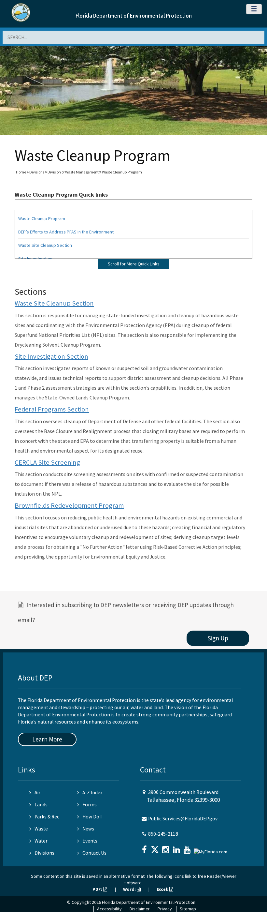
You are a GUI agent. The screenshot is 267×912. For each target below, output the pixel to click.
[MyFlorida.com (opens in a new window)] (211, 849)
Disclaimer (140, 909)
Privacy (165, 909)
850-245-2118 (163, 834)
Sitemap (188, 909)
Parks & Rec (47, 817)
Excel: (163, 889)
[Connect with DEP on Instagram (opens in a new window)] (166, 847)
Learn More (47, 739)
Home (21, 172)
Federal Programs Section (52, 409)
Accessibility (109, 909)
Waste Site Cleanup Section (45, 245)
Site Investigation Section (51, 356)
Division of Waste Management (73, 172)
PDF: (97, 889)
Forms (89, 804)
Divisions (36, 172)
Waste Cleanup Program (41, 218)
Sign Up (218, 638)
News (88, 829)
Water (41, 841)
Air (37, 792)
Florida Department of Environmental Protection (134, 15)
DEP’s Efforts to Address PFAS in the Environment (66, 232)
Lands (41, 804)
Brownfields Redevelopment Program (69, 505)
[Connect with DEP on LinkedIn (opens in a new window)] (177, 847)
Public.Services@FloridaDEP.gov (183, 818)
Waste (41, 829)
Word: (130, 889)
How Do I (92, 817)
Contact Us (94, 853)
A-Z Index (92, 792)
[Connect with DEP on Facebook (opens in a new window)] (145, 847)
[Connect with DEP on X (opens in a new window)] (156, 847)
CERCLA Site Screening (47, 462)
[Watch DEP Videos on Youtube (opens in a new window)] (188, 847)
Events (89, 841)
